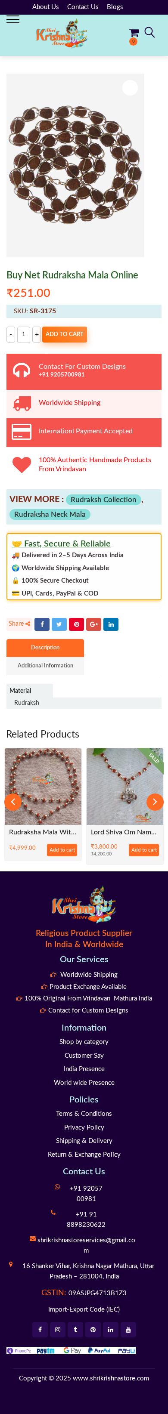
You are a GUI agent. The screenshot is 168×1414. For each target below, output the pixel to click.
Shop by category (84, 1042)
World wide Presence (84, 1083)
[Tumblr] (75, 1329)
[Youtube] (128, 1329)
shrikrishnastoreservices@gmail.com (86, 1245)
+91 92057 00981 (86, 1194)
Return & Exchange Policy (84, 1155)
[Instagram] (57, 1329)
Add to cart (65, 334)
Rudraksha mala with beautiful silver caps (43, 832)
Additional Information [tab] (45, 665)
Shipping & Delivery (84, 1141)
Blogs (115, 7)
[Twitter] (59, 624)
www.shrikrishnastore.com (111, 1378)
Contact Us (83, 7)
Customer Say (84, 1056)
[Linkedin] (110, 1329)
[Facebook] (42, 624)
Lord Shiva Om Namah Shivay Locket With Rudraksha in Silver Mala (125, 832)
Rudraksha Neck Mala (50, 514)
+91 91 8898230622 (86, 1219)
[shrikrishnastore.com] (61, 33)
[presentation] (13, 802)
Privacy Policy (84, 1127)
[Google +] (93, 624)
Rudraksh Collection (104, 499)
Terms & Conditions (84, 1114)
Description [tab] (45, 647)
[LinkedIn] (110, 624)
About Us (45, 7)
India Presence (84, 1069)
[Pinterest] (76, 624)
